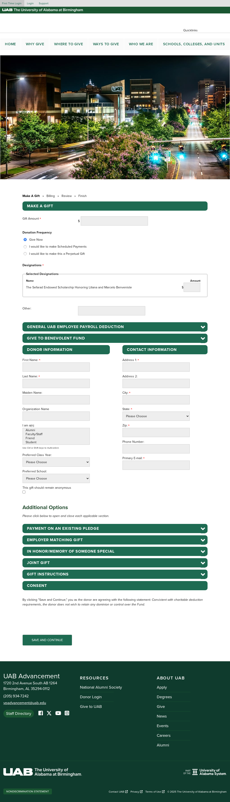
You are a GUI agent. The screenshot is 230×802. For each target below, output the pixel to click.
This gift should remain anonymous (46, 488)
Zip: (125, 425)
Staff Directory (18, 713)
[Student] (56, 442)
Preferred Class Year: (37, 455)
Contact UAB (116, 791)
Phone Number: (133, 442)
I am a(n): (28, 425)
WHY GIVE (35, 44)
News (162, 716)
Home (10, 44)
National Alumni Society (101, 687)
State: (126, 409)
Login (30, 3)
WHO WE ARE (141, 44)
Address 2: (129, 376)
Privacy (134, 791)
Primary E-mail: (132, 458)
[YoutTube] (58, 713)
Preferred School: (34, 471)
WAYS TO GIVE (106, 44)
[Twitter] (49, 713)
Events (162, 725)
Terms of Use (153, 791)
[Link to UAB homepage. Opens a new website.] (42, 773)
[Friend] (56, 438)
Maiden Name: (32, 393)
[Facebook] (40, 713)
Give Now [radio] (36, 240)
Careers (163, 735)
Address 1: (130, 360)
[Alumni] (56, 430)
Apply (162, 687)
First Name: (30, 360)
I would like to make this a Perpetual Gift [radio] (57, 254)
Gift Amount (31, 218)
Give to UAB (91, 706)
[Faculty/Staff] (56, 434)
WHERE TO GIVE (68, 44)
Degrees (164, 696)
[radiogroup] (114, 246)
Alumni (163, 745)
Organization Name (35, 409)
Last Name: (30, 376)
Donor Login (91, 696)
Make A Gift (31, 196)
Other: (26, 308)
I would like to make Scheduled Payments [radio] (58, 247)
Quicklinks (190, 30)
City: (125, 393)
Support (44, 3)
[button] (114, 326)
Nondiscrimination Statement (27, 791)
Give (161, 706)
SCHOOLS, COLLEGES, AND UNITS (194, 44)
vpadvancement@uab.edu (24, 703)
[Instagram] (67, 713)
